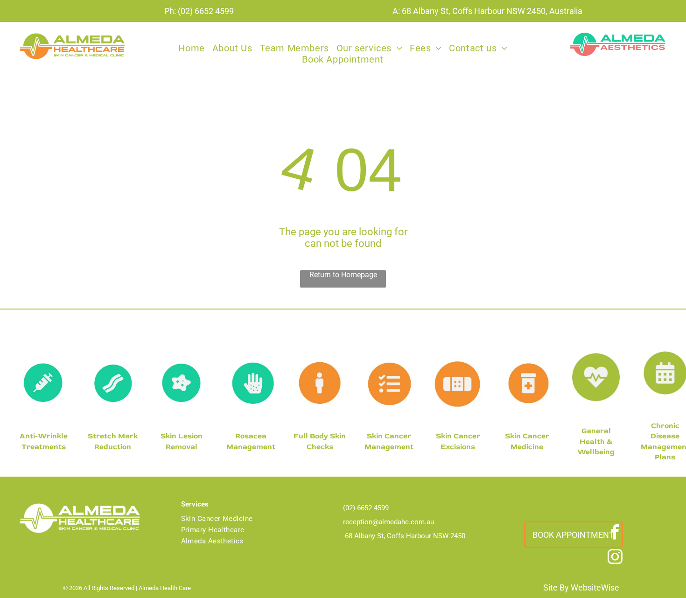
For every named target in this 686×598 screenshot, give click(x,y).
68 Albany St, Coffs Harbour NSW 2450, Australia (492, 11)
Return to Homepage (343, 274)
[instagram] (615, 558)
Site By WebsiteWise (581, 587)
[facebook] (615, 533)
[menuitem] (191, 48)
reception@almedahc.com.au (388, 522)
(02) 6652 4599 (206, 11)
